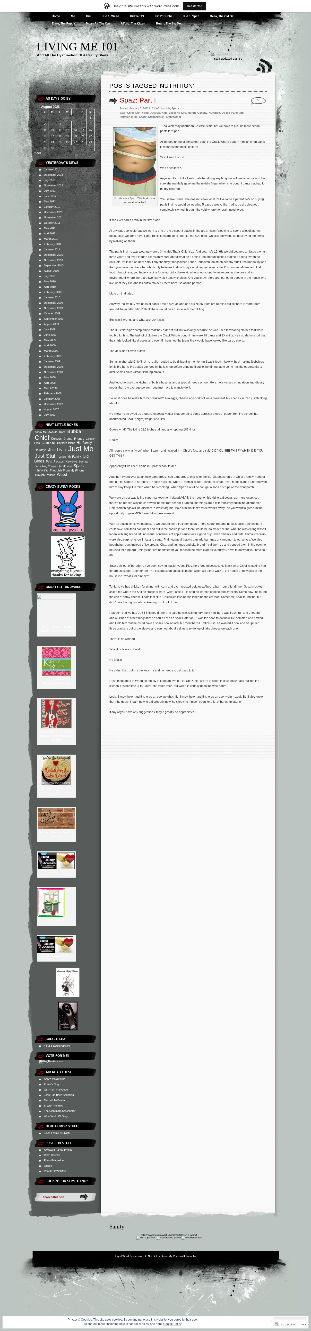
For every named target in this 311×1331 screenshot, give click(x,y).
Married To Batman (55, 1100)
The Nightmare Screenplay (60, 1110)
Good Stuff (48, 442)
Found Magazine (54, 1160)
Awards (52, 431)
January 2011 (52, 249)
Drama (67, 438)
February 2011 (52, 244)
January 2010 (52, 297)
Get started (194, 6)
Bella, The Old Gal (222, 16)
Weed (62, 474)
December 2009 (53, 302)
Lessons (174, 112)
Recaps (58, 461)
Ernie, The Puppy (63, 23)
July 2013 (49, 180)
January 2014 (52, 169)
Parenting (237, 112)
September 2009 (53, 318)
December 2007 (53, 404)
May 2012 (50, 201)
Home (56, 16)
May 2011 (49, 228)
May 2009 (50, 340)
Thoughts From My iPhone (67, 470)
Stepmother (173, 116)
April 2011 (49, 233)
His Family (84, 443)
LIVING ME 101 (77, 46)
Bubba (74, 431)
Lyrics (62, 456)
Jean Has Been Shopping (59, 1094)
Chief (42, 437)
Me (73, 16)
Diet (137, 112)
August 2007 (51, 409)
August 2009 (51, 324)
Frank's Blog (51, 1084)
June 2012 (50, 196)
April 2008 (50, 382)
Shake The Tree (53, 1105)
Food (145, 112)
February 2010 (52, 292)
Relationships (129, 116)
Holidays (40, 450)
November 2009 (53, 308)
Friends (79, 438)
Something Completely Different (53, 466)
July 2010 (49, 276)
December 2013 (53, 174)
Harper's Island (66, 442)
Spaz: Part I (138, 100)
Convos (56, 438)
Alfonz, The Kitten (133, 23)
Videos (51, 474)
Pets (49, 461)
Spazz (79, 465)
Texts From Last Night (57, 1133)
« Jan (37, 152)
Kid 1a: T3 (137, 16)
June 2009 (50, 334)
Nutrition (214, 112)
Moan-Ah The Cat (98, 23)
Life (183, 112)
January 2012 (52, 206)
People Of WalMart (55, 1171)
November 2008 (53, 372)
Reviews (71, 461)
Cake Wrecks (52, 1155)
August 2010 (51, 270)
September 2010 (53, 265)
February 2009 (52, 356)
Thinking (41, 470)
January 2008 (52, 398)
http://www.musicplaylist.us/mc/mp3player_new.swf (169, 1235)
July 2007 (49, 414)
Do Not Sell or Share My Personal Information (170, 1256)
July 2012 (49, 190)
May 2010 (50, 281)
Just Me (81, 449)
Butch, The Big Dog (169, 23)
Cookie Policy (172, 1324)
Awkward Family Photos (58, 1149)
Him (89, 16)
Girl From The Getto (56, 1089)
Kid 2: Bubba (164, 16)
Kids (164, 112)
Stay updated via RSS (228, 58)
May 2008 (50, 377)
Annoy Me (41, 431)
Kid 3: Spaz (191, 16)
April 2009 (50, 345)
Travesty (40, 474)
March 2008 (51, 388)
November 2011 (53, 217)
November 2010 (53, 260)
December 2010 (53, 254)
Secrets (83, 461)
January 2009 (52, 361)
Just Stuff (46, 456)
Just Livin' (57, 449)
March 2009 (51, 350)
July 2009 (49, 329)
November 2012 (53, 185)
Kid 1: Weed (111, 16)
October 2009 (52, 313)
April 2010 (50, 286)
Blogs (62, 431)
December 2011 (53, 212)
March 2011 (51, 238)
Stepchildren (156, 116)
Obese (226, 112)
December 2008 (53, 366)
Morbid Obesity (197, 112)
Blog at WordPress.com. (128, 1256)
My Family (74, 456)
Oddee (48, 1165)
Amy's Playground (54, 1078)
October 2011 (52, 222)
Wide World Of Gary (56, 1116)
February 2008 (52, 393)
